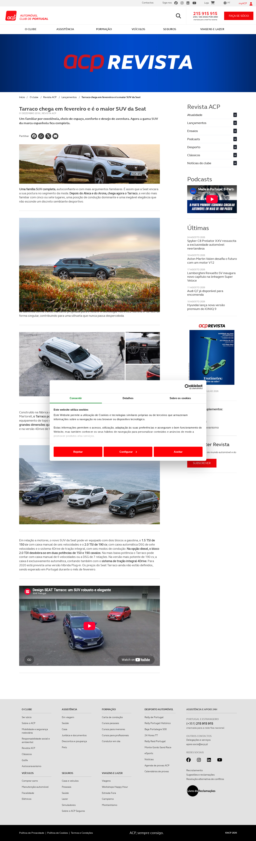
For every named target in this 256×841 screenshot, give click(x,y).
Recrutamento (194, 770)
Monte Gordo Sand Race (158, 747)
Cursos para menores (113, 729)
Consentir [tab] (76, 398)
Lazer (65, 798)
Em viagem (68, 717)
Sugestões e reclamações (200, 774)
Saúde (65, 723)
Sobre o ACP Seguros (73, 810)
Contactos (147, 2)
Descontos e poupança (74, 741)
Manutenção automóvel (35, 786)
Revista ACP (50, 97)
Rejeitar (78, 451)
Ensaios (211, 131)
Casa (64, 729)
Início (22, 97)
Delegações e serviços (198, 739)
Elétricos (26, 798)
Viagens (106, 780)
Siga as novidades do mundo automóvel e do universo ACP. (211, 454)
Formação (109, 709)
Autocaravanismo (31, 766)
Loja (206, 2)
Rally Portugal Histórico (158, 723)
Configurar (126, 451)
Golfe (25, 760)
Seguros (67, 773)
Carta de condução (112, 717)
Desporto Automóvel (159, 709)
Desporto (211, 147)
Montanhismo (109, 805)
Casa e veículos (70, 780)
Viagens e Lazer (112, 773)
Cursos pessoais (110, 723)
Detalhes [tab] (128, 398)
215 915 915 (205, 13)
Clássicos (211, 155)
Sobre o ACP (28, 723)
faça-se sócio (239, 16)
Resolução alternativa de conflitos (205, 779)
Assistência (69, 709)
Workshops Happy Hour (115, 786)
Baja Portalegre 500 (156, 729)
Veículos (28, 773)
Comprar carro (30, 780)
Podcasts (211, 139)
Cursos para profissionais (115, 735)
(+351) (199, 723)
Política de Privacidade (31, 832)
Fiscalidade (28, 793)
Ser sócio (27, 717)
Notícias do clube (211, 163)
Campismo (108, 798)
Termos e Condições (82, 832)
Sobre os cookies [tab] (180, 398)
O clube (34, 97)
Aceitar (178, 451)
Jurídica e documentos (74, 735)
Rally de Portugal (154, 717)
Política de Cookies (57, 832)
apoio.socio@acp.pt (197, 744)
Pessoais (66, 786)
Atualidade (211, 115)
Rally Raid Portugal (155, 741)
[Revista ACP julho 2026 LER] (212, 354)
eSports (149, 753)
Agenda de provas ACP (157, 765)
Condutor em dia (111, 741)
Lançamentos (69, 97)
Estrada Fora (109, 793)
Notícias (149, 759)
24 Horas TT (151, 735)
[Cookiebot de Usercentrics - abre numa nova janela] (187, 386)
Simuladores (69, 805)
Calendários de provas (157, 771)
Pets (64, 747)
